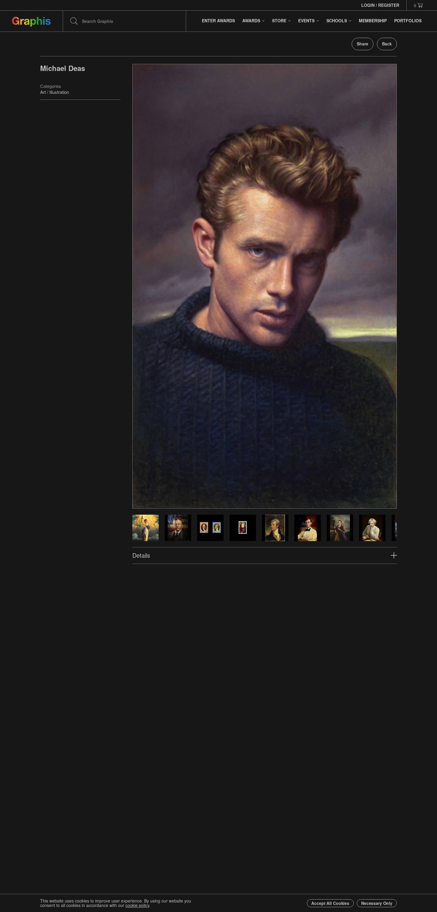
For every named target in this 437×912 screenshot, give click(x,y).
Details (141, 555)
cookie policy (137, 905)
